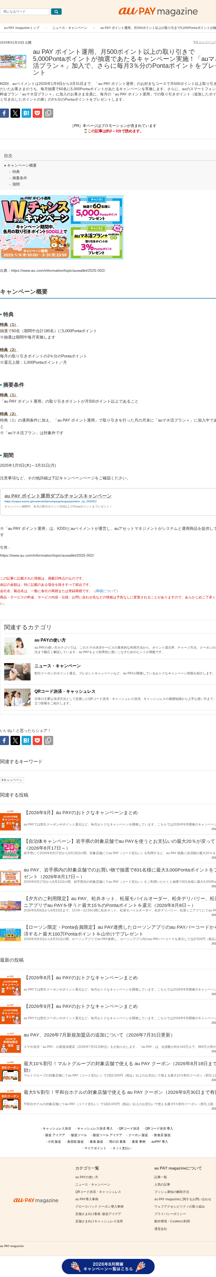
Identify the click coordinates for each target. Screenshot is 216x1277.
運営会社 (160, 1229)
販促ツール (79, 1135)
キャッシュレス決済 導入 (95, 1128)
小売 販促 (54, 1141)
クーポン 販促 (138, 1135)
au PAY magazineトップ (21, 28)
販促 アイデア (55, 1135)
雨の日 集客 (117, 1141)
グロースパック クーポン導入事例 (99, 1206)
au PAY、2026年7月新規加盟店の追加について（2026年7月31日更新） (99, 1035)
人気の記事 (162, 1184)
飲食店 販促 (162, 1135)
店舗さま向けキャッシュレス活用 (99, 1221)
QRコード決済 (129, 1128)
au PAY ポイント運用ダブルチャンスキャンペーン (58, 496)
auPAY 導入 (159, 1141)
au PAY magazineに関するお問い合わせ (182, 1199)
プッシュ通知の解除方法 (171, 1192)
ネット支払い (121, 1148)
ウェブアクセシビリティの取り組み (179, 1206)
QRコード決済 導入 (159, 1128)
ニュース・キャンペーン (69, 28)
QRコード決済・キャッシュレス (65, 691)
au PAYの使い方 (50, 640)
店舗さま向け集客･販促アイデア (98, 1214)
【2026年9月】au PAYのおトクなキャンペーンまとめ (81, 812)
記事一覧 (160, 1177)
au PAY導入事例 (86, 1199)
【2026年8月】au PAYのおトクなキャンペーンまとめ (81, 977)
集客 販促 (96, 1141)
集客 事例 (138, 1141)
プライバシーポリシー (170, 1214)
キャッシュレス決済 (57, 1128)
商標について (106, 591)
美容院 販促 (75, 1141)
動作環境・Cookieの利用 (172, 1221)
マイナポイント (95, 1148)
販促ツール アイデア (107, 1135)
